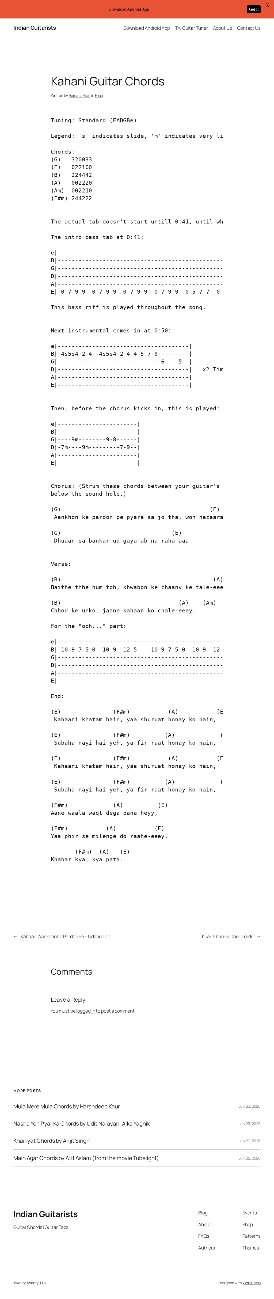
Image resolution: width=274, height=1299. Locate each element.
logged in (85, 1011)
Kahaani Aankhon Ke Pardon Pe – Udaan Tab (65, 936)
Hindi (99, 95)
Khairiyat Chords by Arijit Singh (51, 1141)
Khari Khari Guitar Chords (228, 936)
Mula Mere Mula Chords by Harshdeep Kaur (66, 1106)
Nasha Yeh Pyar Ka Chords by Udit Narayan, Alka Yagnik (81, 1123)
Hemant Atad (79, 95)
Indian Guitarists (34, 27)
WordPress (252, 1282)
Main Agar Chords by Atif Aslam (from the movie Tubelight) (86, 1158)
